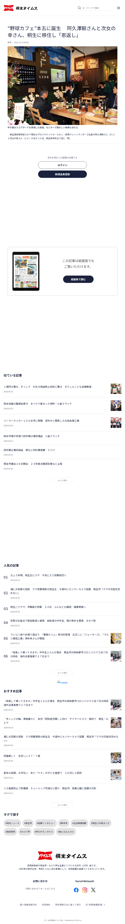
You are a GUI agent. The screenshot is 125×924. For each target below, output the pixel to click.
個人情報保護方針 (28, 904)
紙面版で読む (78, 279)
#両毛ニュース (12, 823)
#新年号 (64, 823)
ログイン (62, 165)
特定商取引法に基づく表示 (68, 904)
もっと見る (62, 480)
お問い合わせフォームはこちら (40, 888)
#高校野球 (10, 831)
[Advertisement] (62, 213)
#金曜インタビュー (46, 823)
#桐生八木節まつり (100, 823)
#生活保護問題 (79, 823)
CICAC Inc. (78, 920)
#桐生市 (28, 823)
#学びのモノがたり (44, 831)
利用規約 (46, 904)
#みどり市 (25, 831)
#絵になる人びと (66, 831)
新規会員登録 (62, 174)
